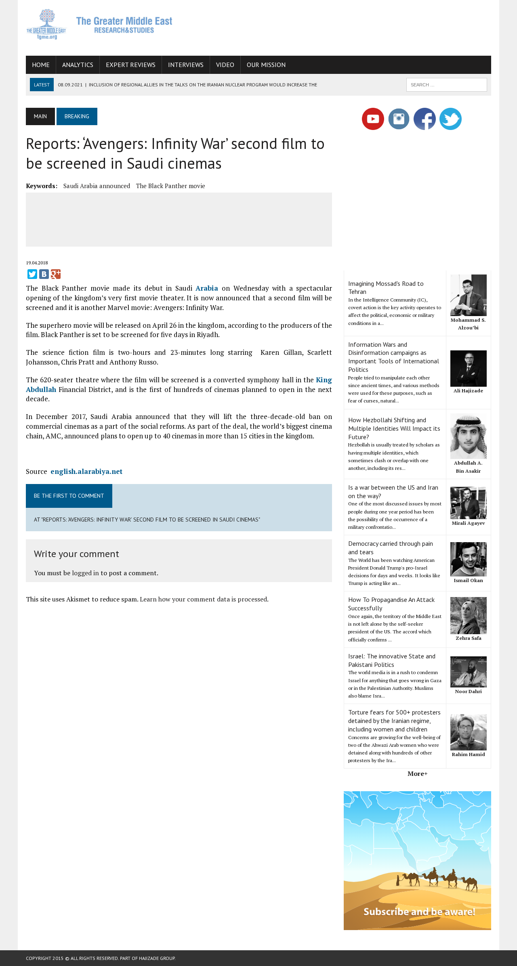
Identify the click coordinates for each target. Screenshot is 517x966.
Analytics (77, 65)
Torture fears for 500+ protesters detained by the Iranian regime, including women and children (394, 720)
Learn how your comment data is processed (203, 599)
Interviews (186, 65)
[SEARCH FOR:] (446, 84)
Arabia (206, 288)
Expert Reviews (131, 65)
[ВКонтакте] (44, 274)
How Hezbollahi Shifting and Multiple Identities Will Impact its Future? (394, 428)
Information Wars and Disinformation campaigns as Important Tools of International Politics (393, 356)
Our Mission (266, 65)
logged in (85, 572)
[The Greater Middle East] (99, 24)
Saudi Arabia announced (96, 186)
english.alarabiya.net (86, 471)
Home (41, 65)
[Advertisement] (344, 26)
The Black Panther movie (170, 186)
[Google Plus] (56, 274)
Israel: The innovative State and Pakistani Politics (391, 660)
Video (225, 65)
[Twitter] (32, 274)
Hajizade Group (156, 958)
